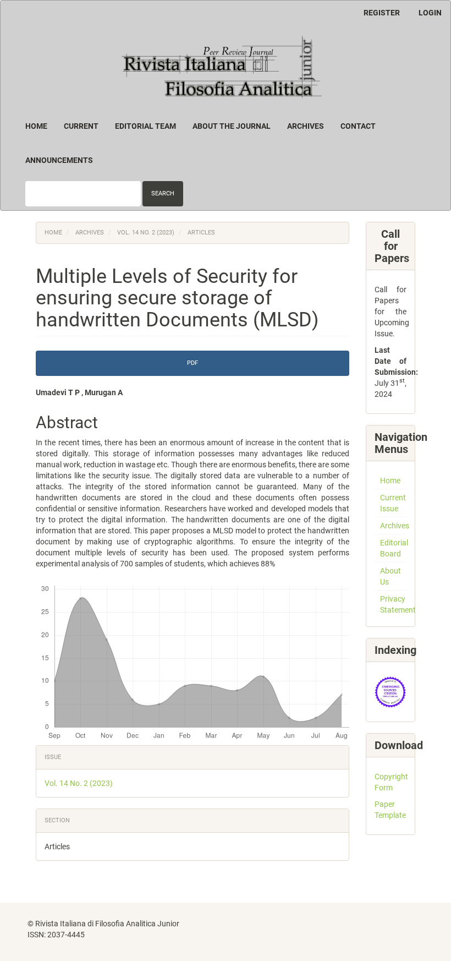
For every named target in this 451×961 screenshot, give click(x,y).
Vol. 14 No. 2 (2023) (145, 232)
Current (81, 126)
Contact (358, 126)
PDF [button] (192, 363)
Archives (305, 126)
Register (382, 12)
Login (430, 12)
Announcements (59, 160)
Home (36, 126)
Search (162, 193)
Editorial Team (145, 126)
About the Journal (232, 126)
